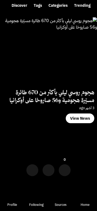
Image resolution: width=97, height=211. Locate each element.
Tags (38, 5)
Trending (82, 5)
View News (80, 118)
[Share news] (48, 168)
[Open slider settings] (32, 168)
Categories (58, 5)
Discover (19, 5)
